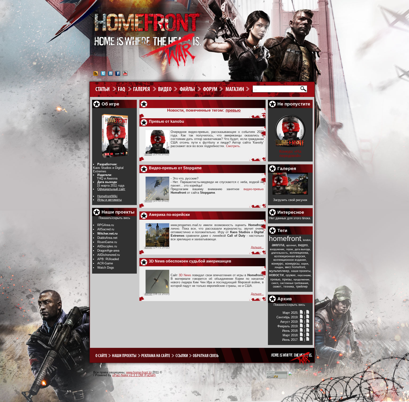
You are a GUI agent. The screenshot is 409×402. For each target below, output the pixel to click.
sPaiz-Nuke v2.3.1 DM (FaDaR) (134, 375)
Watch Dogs (105, 267)
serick (148, 154)
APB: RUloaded (108, 259)
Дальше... (257, 247)
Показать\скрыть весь (114, 218)
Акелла (112, 178)
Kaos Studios (102, 168)
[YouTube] (125, 75)
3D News (185, 275)
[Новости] (301, 313)
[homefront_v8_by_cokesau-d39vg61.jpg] (290, 193)
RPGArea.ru (105, 225)
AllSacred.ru (105, 229)
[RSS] (95, 75)
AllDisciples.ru (107, 246)
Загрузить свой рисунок (290, 200)
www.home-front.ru (138, 372)
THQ (100, 178)
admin (148, 247)
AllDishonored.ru (108, 255)
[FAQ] (124, 89)
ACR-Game (105, 263)
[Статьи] (308, 313)
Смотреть (233, 146)
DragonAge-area (108, 250)
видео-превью (254, 189)
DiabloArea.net (107, 238)
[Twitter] (103, 75)
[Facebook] (117, 75)
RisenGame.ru (107, 242)
